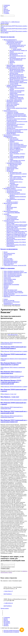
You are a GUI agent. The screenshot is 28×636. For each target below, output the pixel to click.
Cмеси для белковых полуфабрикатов (15, 151)
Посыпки (6, 287)
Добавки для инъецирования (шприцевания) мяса (14, 86)
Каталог (6, 6)
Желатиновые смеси (12, 105)
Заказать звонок (5, 23)
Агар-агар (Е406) (8, 258)
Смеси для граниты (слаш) (10, 289)
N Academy (6, 13)
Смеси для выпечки (9, 281)
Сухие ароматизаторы (12, 216)
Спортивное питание (9, 220)
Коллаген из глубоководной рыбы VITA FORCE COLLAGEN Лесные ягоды (17, 232)
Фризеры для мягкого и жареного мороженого (15, 295)
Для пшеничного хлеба (15, 172)
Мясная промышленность (10, 39)
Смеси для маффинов (15, 148)
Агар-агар (9, 204)
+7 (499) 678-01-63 (14, 21)
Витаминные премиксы (10, 188)
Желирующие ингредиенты (11, 203)
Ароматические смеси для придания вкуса (16, 53)
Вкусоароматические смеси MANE (15, 67)
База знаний (7, 10)
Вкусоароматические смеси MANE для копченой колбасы (17, 70)
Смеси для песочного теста (16, 144)
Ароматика (6, 214)
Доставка (6, 624)
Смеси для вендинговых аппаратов (13, 275)
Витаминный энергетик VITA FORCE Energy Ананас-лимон (16, 226)
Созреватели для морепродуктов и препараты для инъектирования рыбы (16, 114)
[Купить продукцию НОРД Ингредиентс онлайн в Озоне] (14, 27)
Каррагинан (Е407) (8, 260)
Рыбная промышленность (10, 110)
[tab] (14, 37)
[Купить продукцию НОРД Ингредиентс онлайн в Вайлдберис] (14, 30)
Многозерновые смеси (15, 164)
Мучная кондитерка (12, 137)
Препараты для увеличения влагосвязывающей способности (15, 131)
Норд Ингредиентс (13, 334)
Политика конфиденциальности (12, 630)
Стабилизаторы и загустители (17, 160)
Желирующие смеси (12, 207)
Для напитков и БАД (12, 191)
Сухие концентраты (12, 218)
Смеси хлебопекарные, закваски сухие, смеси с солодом (18, 177)
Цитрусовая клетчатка (9, 253)
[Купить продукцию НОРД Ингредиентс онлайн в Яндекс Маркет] (14, 32)
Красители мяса (11, 106)
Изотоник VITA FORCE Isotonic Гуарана (17, 224)
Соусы (11, 63)
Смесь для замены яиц (15, 161)
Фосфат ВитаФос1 (11, 133)
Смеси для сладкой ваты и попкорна (13, 291)
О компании (7, 5)
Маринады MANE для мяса (17, 81)
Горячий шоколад (8, 283)
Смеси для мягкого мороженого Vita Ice (14, 271)
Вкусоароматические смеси (14, 43)
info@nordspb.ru (8, 594)
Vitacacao (9, 215)
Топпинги (6, 285)
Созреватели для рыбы (12, 112)
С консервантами (14, 184)
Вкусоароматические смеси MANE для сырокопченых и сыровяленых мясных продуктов (18, 76)
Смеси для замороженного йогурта (12, 273)
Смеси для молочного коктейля (12, 276)
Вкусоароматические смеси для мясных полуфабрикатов (18, 59)
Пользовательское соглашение (11, 631)
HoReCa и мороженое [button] (8, 268)
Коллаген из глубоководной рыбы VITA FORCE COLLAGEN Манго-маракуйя (17, 234)
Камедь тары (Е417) (9, 264)
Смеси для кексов (14, 143)
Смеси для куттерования (13, 104)
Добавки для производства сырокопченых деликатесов (17, 98)
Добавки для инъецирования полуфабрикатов (17, 95)
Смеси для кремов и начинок (17, 156)
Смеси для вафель (8, 280)
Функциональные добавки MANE (18, 82)
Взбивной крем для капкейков (11, 284)
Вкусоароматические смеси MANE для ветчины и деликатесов (18, 79)
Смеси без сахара (14, 139)
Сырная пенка (7, 277)
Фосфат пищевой (17, 49)
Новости (6, 9)
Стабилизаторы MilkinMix (13, 212)
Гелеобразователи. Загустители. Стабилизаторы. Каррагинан (15, 41)
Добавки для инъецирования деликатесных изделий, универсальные (17, 92)
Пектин (8, 210)
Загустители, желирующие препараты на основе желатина (16, 119)
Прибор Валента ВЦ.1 (9, 294)
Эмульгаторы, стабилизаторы (14, 100)
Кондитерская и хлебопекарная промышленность (11, 135)
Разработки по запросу (12, 202)
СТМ (5, 7)
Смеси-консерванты (12, 167)
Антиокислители (11, 128)
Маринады (12, 62)
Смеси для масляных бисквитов (18, 147)
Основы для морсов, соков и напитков (13, 292)
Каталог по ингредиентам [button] (9, 249)
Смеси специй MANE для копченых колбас (16, 72)
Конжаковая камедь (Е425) (10, 262)
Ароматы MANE (14, 84)
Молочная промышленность (11, 211)
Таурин (5, 257)
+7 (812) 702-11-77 (5, 21)
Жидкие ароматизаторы (13, 219)
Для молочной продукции (13, 192)
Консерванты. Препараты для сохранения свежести (14, 102)
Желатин (9, 206)
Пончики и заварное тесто (16, 149)
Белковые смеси (14, 165)
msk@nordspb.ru (8, 605)
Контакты (6, 11)
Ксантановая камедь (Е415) (10, 261)
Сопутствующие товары (10, 279)
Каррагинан (10, 208)
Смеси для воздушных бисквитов (18, 145)
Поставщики (7, 622)
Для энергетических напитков (14, 189)
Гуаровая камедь (8, 254)
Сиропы (6, 288)
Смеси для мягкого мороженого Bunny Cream (15, 272)
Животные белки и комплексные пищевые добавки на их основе (15, 66)
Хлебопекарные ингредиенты (14, 163)
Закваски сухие (13, 185)
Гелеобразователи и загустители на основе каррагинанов (15, 124)
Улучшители (10, 171)
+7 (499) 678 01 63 (8, 603)
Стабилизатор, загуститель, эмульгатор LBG (15, 265)
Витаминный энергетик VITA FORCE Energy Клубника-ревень (16, 229)
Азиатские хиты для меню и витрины (16, 187)
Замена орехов (10, 169)
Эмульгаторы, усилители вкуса (14, 126)
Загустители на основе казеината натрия (17, 129)
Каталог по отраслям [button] (8, 37)
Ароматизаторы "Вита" (13, 168)
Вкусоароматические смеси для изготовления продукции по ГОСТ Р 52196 (18, 46)
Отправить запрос (5, 568)
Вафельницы (7, 296)
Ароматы (12, 61)
